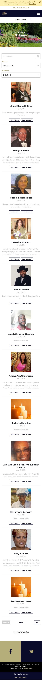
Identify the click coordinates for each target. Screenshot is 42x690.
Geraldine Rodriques (21, 197)
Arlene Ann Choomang (21, 375)
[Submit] (38, 56)
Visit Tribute (15, 120)
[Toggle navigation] (38, 13)
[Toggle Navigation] (31, 19)
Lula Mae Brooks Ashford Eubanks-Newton (21, 466)
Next (37, 622)
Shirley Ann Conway (21, 511)
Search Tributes (21, 20)
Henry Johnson (21, 150)
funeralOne (28, 669)
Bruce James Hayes (21, 600)
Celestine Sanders (21, 242)
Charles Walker (21, 289)
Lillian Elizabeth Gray (21, 106)
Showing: (5, 71)
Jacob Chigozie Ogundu (21, 334)
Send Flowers (27, 120)
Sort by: (5, 61)
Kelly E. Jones (21, 553)
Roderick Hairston (21, 423)
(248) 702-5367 (24, 8)
